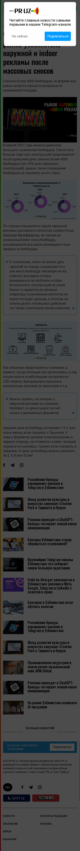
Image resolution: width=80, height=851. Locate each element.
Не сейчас (20, 36)
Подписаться (57, 36)
